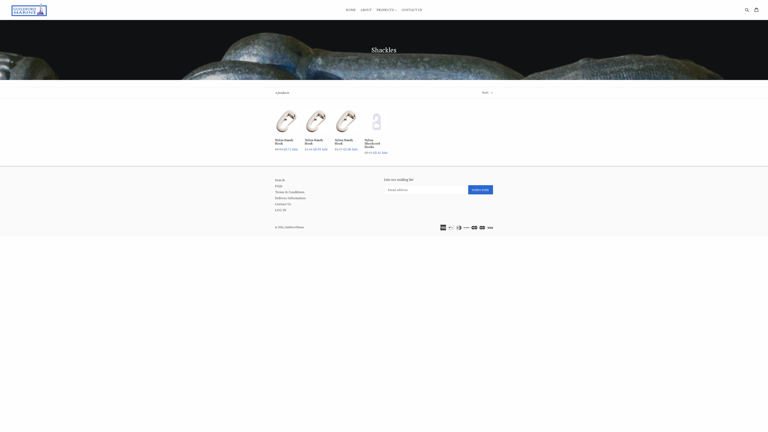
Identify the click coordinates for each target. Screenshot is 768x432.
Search (280, 180)
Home (351, 10)
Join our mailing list (399, 180)
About (366, 10)
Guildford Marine (294, 227)
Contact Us (412, 10)
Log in (280, 210)
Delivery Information (290, 198)
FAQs (278, 186)
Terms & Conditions (289, 192)
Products (388, 9)
